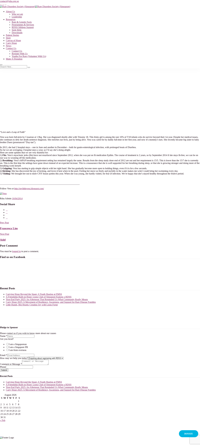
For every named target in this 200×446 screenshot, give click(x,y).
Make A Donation (14, 59)
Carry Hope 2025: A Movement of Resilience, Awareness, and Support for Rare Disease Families (51, 302)
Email (3, 355)
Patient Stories (12, 35)
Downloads (17, 32)
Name (3, 336)
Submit (4, 370)
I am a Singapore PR (18, 347)
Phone (3, 367)
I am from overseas (17, 350)
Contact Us (11, 48)
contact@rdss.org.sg (9, 1)
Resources (10, 19)
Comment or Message (11, 364)
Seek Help (16, 30)
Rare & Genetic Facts (22, 22)
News (8, 45)
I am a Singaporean (18, 344)
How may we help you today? (14, 358)
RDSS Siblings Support (23, 27)
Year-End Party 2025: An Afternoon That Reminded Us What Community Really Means (47, 299)
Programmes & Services (23, 24)
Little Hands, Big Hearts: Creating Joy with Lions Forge (32, 304)
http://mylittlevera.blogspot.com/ (29, 188)
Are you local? (7, 339)
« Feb (2, 420)
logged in (16, 251)
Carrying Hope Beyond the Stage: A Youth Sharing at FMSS (34, 294)
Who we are (17, 14)
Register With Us (20, 53)
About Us (10, 11)
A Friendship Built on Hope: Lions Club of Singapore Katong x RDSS (38, 297)
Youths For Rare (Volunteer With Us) (29, 56)
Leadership (17, 17)
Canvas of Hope (13, 40)
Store (8, 38)
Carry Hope (11, 43)
